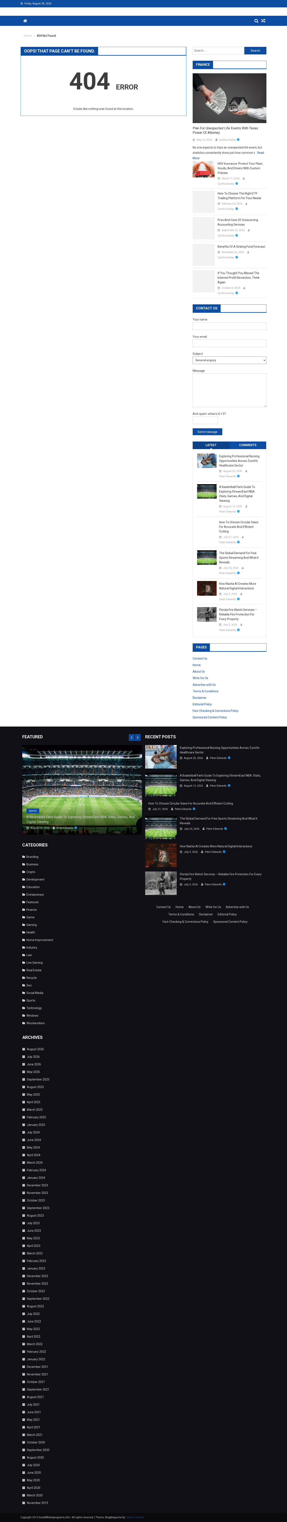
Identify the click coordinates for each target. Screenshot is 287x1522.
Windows (32, 1015)
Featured (32, 902)
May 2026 (33, 1072)
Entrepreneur (35, 894)
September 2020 (38, 1450)
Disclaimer (200, 697)
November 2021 (37, 1374)
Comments (248, 445)
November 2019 (37, 1503)
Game (30, 917)
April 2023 (33, 1245)
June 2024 (34, 1140)
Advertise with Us (204, 684)
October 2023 (36, 1200)
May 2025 (33, 1094)
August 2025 (35, 1087)
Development (35, 879)
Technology (34, 1008)
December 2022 (37, 1276)
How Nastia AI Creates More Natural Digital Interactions (237, 586)
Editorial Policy (202, 704)
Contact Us (200, 658)
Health (30, 932)
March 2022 (35, 1344)
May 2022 (33, 1329)
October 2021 (36, 1382)
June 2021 (34, 1412)
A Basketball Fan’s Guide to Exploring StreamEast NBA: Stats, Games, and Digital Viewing (237, 493)
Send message (207, 432)
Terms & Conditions (206, 691)
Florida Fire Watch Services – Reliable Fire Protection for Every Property (238, 614)
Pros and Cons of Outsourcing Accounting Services (238, 222)
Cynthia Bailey (227, 139)
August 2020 (35, 1457)
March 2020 (35, 1495)
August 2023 (35, 1215)
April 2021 (33, 1427)
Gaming (31, 925)
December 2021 (37, 1366)
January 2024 (36, 1177)
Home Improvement (39, 940)
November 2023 (37, 1193)
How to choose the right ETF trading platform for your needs (239, 196)
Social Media (34, 993)
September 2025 (38, 1079)
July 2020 (33, 1465)
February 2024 (36, 1170)
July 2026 (33, 1056)
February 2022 (36, 1351)
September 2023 (38, 1208)
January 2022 (36, 1359)
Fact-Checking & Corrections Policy (215, 710)
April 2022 (33, 1336)
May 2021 (33, 1419)
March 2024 (35, 1162)
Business (32, 864)
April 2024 (33, 1155)
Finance (31, 909)
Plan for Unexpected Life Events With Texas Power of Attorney (225, 130)
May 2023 (33, 1238)
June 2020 (34, 1472)
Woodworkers (35, 1023)
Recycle (31, 977)
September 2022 (38, 1298)
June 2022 (34, 1321)
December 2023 (37, 1185)
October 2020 (36, 1442)
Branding (32, 856)
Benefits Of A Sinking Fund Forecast (241, 246)
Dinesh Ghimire (135, 1517)
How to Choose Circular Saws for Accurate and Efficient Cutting (238, 526)
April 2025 (33, 1102)
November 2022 (37, 1283)
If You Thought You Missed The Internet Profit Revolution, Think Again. (238, 277)
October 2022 (36, 1291)
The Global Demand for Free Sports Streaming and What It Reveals (239, 557)
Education (33, 887)
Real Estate (34, 970)
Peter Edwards (227, 476)
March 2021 (35, 1435)
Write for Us (200, 678)
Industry (31, 947)
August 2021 (35, 1397)
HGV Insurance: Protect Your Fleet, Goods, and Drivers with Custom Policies (240, 168)
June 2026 (34, 1064)
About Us (199, 671)
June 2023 (34, 1230)
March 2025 (35, 1109)
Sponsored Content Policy (210, 717)
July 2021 (33, 1404)
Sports (33, 810)
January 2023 (36, 1268)
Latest (211, 445)
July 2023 (33, 1223)
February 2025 (36, 1117)
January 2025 (36, 1124)
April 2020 (33, 1487)
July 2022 (33, 1314)
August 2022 (35, 1306)
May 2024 (33, 1147)
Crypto (30, 872)
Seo (29, 985)
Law (29, 955)
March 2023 (35, 1253)
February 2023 (36, 1261)
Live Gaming (34, 962)
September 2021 (38, 1389)
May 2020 (33, 1480)
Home (197, 665)
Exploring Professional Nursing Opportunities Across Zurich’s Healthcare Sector (239, 461)
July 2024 (33, 1132)
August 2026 (35, 1049)
